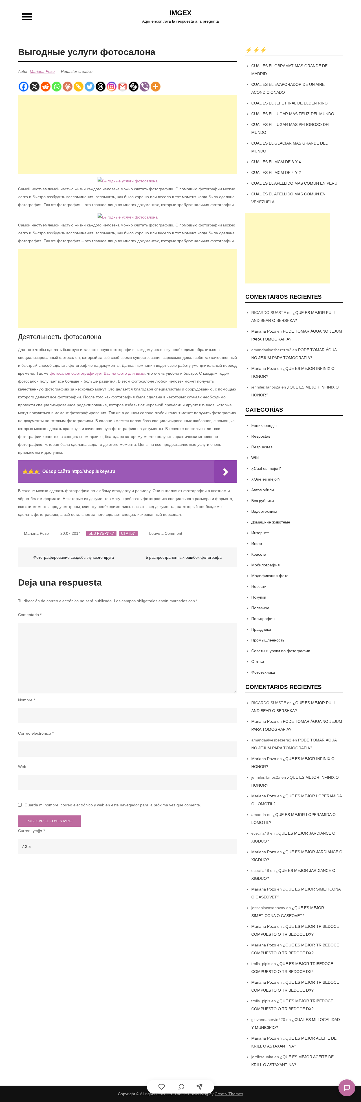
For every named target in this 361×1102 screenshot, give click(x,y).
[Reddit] (45, 86)
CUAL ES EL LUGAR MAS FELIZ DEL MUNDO (292, 114)
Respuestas (261, 447)
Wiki (255, 457)
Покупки (258, 597)
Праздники (261, 629)
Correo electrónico (36, 733)
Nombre (26, 700)
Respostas (260, 436)
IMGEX (180, 13)
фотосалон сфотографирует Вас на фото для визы (97, 373)
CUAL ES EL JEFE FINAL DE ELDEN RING (289, 103)
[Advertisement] (127, 134)
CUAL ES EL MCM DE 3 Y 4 (276, 162)
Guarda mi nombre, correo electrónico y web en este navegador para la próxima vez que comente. (113, 805)
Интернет (260, 533)
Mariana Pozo (42, 71)
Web (22, 766)
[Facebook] (23, 86)
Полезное (260, 608)
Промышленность (267, 640)
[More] (155, 86)
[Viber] (144, 86)
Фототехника (263, 672)
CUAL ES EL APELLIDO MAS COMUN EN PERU (294, 183)
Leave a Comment (165, 533)
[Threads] (100, 86)
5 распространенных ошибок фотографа (184, 557)
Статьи (128, 533)
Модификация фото (270, 575)
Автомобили (262, 490)
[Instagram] (111, 86)
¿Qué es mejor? (265, 479)
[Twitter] (89, 86)
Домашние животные (270, 522)
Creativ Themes (229, 1094)
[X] (34, 86)
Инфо (256, 543)
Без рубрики (101, 533)
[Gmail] (122, 86)
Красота (258, 554)
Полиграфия (263, 618)
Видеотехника (264, 511)
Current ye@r (31, 830)
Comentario (29, 614)
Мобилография (265, 565)
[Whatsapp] (56, 86)
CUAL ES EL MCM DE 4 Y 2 (276, 172)
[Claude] (67, 86)
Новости (259, 586)
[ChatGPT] (133, 86)
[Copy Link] (78, 86)
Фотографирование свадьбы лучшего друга (73, 557)
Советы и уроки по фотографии (280, 651)
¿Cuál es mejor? (266, 468)
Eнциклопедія (264, 425)
